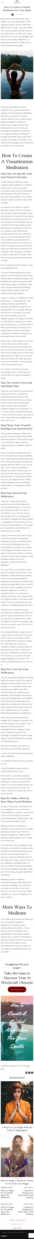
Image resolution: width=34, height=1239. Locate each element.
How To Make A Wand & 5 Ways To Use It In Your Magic (17, 1182)
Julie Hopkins (19, 14)
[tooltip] (26, 1073)
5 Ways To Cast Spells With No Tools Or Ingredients (17, 1129)
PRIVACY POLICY (17, 1224)
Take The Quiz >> (17, 989)
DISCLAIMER (17, 1228)
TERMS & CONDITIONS (17, 1220)
